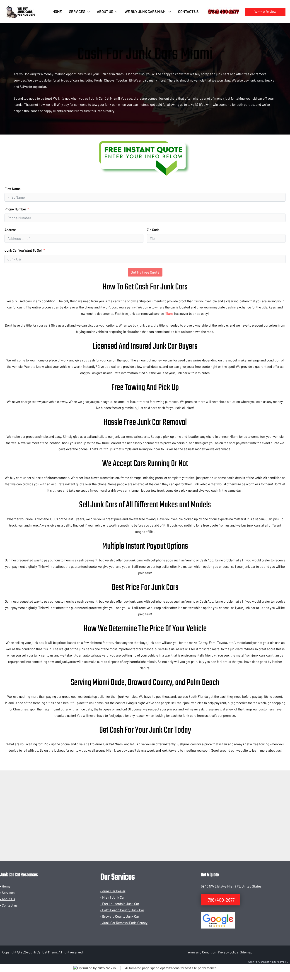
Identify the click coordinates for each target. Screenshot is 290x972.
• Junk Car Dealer (112, 891)
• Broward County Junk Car (119, 916)
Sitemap (246, 952)
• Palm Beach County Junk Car (122, 910)
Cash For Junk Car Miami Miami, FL (269, 961)
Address (10, 230)
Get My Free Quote (145, 272)
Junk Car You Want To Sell (23, 250)
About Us (105, 11)
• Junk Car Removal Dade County (123, 923)
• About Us (7, 899)
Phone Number (15, 209)
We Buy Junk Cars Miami (145, 11)
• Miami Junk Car (112, 897)
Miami (169, 313)
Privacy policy (227, 952)
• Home (5, 886)
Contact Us (188, 11)
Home (57, 11)
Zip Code (153, 230)
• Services (7, 892)
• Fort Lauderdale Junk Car (119, 904)
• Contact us (8, 905)
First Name (13, 189)
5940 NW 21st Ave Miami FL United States (231, 886)
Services (77, 11)
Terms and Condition (201, 952)
